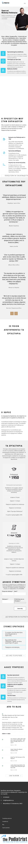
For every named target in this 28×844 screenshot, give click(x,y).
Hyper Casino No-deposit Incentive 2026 (16, 750)
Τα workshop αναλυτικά (7, 818)
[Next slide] (16, 313)
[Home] (5, 3)
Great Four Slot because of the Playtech (18, 757)
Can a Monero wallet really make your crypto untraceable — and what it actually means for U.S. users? (18, 740)
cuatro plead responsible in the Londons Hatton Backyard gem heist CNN (18, 766)
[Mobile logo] (14, 843)
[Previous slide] (12, 313)
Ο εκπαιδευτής (5, 821)
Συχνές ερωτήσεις (6, 827)
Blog (3, 824)
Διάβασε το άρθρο (6, 733)
